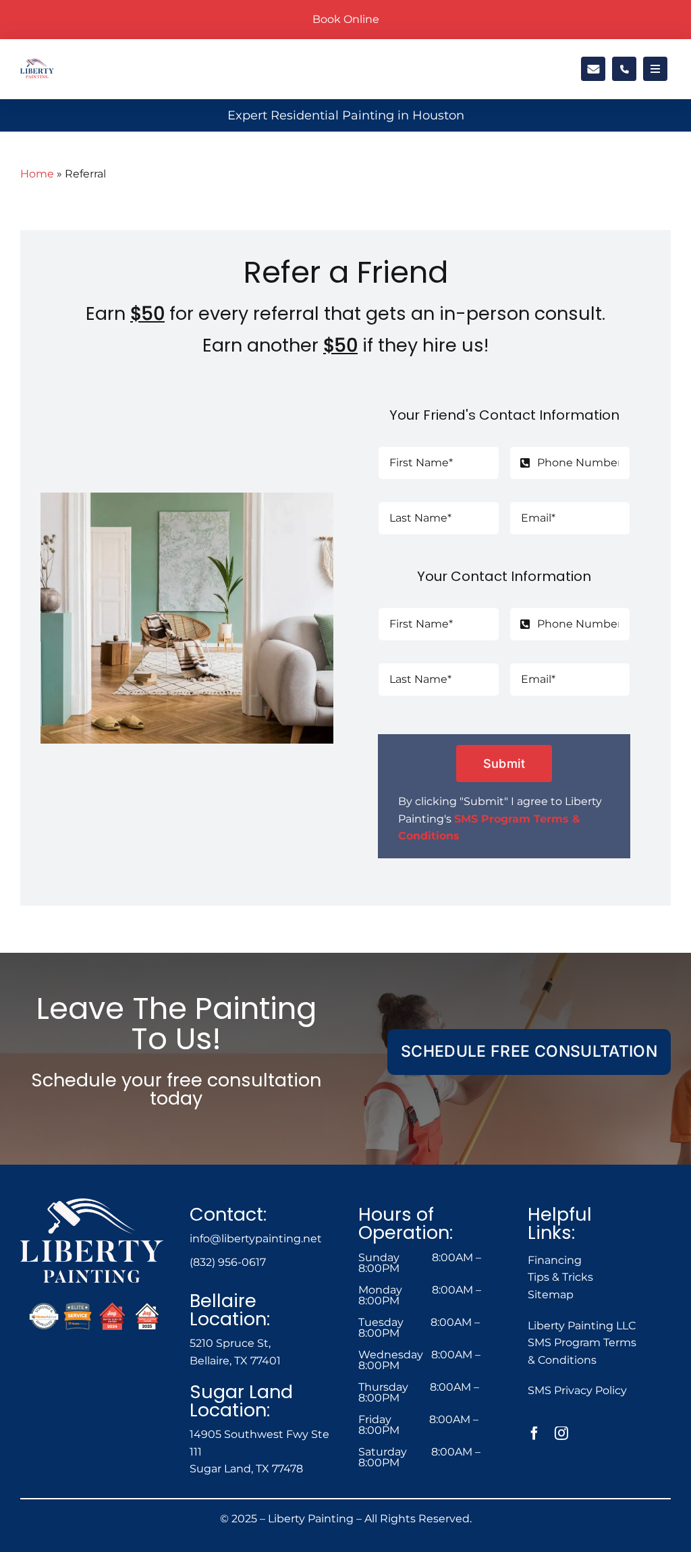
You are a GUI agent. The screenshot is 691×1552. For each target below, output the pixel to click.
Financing (555, 1260)
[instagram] (561, 1433)
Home (37, 173)
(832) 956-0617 (228, 1262)
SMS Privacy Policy (577, 1390)
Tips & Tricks (560, 1277)
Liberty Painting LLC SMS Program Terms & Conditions (582, 1342)
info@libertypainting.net (256, 1238)
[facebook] (534, 1433)
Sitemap (551, 1294)
